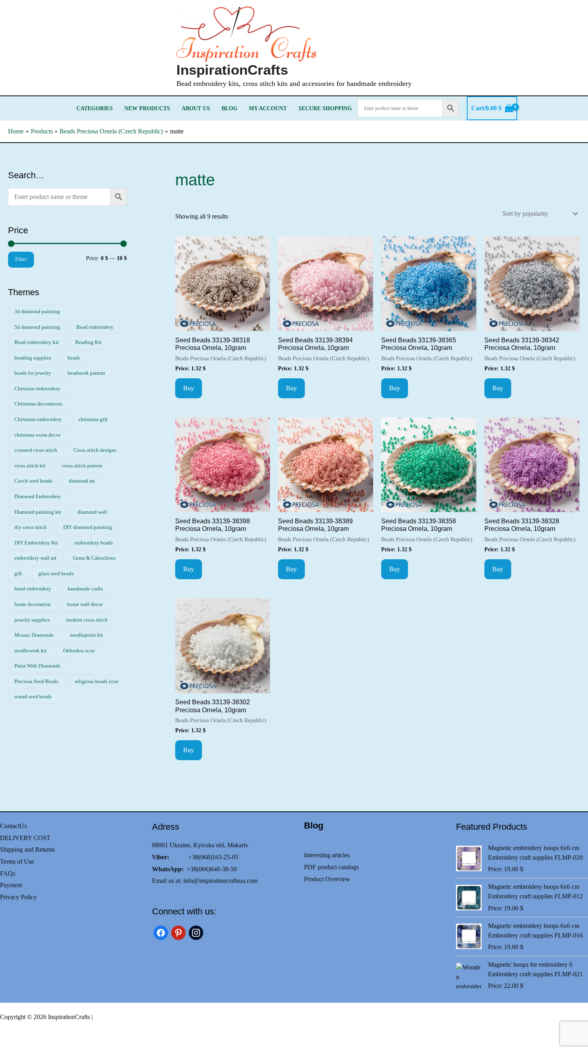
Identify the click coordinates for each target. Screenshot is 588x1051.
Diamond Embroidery (37, 496)
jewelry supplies (32, 620)
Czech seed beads (33, 481)
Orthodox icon (79, 651)
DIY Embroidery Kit (36, 543)
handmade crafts (85, 589)
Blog (230, 108)
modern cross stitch (87, 620)
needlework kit (30, 651)
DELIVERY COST (25, 837)
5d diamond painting (37, 327)
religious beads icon (96, 681)
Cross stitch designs (95, 450)
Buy (188, 388)
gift (18, 573)
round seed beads (33, 696)
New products (147, 108)
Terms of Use (17, 861)
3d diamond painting (37, 311)
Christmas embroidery (38, 419)
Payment (11, 885)
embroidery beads (93, 543)
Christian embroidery (37, 388)
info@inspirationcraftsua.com (220, 880)
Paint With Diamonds (37, 666)
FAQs (7, 873)
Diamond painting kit (37, 512)
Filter (21, 259)
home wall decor (85, 604)
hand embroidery (32, 589)
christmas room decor (37, 435)
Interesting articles (327, 855)
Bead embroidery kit (36, 342)
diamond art (82, 481)
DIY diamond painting (87, 527)
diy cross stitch (30, 527)
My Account (268, 108)
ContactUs (13, 826)
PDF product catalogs (331, 867)
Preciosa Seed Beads (36, 681)
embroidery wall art (35, 558)
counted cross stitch (35, 450)
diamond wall (92, 512)
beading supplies (32, 358)
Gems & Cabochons (94, 558)
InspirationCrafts (232, 69)
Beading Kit (88, 342)
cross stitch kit (30, 466)
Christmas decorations (38, 404)
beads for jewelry (32, 373)
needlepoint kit (86, 635)
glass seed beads (56, 573)
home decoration (32, 604)
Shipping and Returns (27, 849)
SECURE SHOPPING (325, 108)
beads (74, 358)
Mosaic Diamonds (34, 635)
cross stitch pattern (82, 466)
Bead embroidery (95, 327)
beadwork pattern (86, 373)
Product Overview (327, 879)
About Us (196, 108)
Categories (94, 108)
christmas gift (93, 419)
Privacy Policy (18, 897)
